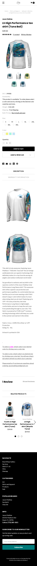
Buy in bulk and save (18, 113)
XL (25, 122)
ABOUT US (6, 466)
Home (6, 11)
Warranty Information (18, 177)
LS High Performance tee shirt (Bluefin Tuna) (27, 425)
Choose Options (10, 414)
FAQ (4, 469)
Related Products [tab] (18, 394)
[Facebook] (3, 164)
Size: (4, 118)
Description (18, 171)
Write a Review (26, 34)
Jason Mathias (7, 500)
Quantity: (5, 139)
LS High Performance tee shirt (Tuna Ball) (19, 13)
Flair (29, 558)
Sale (3, 489)
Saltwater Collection (27, 11)
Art (3, 482)
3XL (9, 125)
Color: (4, 130)
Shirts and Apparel (15, 11)
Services (5, 464)
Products (5, 487)
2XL (33, 122)
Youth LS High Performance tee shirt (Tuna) (10, 424)
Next (35, 422)
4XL (17, 125)
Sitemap (5, 471)
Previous (2, 422)
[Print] (10, 164)
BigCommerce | (17, 558)
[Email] (7, 164)
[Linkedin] (14, 164)
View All (5, 504)
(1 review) (16, 34)
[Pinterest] (17, 164)
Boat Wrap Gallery (8, 462)
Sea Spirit (5, 502)
